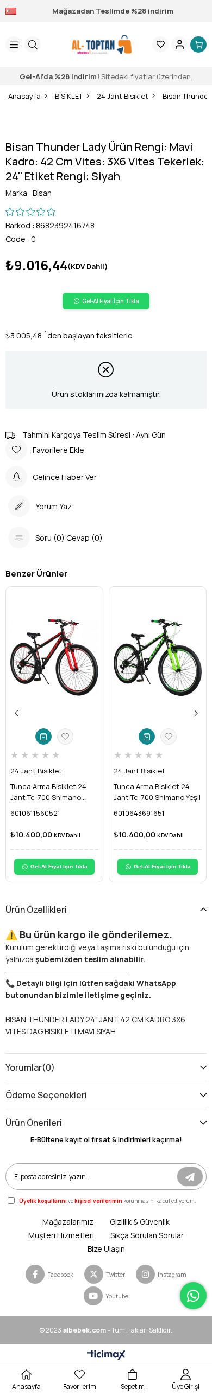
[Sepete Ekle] (43, 736)
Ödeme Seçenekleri (46, 1095)
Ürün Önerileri (33, 1123)
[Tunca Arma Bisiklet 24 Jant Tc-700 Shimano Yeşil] (158, 657)
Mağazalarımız (67, 1221)
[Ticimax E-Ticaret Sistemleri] (106, 1355)
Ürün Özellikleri (36, 909)
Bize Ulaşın (106, 1249)
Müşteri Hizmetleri (61, 1235)
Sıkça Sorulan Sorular (147, 1235)
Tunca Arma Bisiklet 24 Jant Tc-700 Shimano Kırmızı (48, 792)
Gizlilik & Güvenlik (140, 1221)
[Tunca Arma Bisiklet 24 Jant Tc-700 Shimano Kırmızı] (54, 657)
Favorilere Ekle (65, 736)
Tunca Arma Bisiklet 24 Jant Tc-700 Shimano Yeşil (157, 792)
